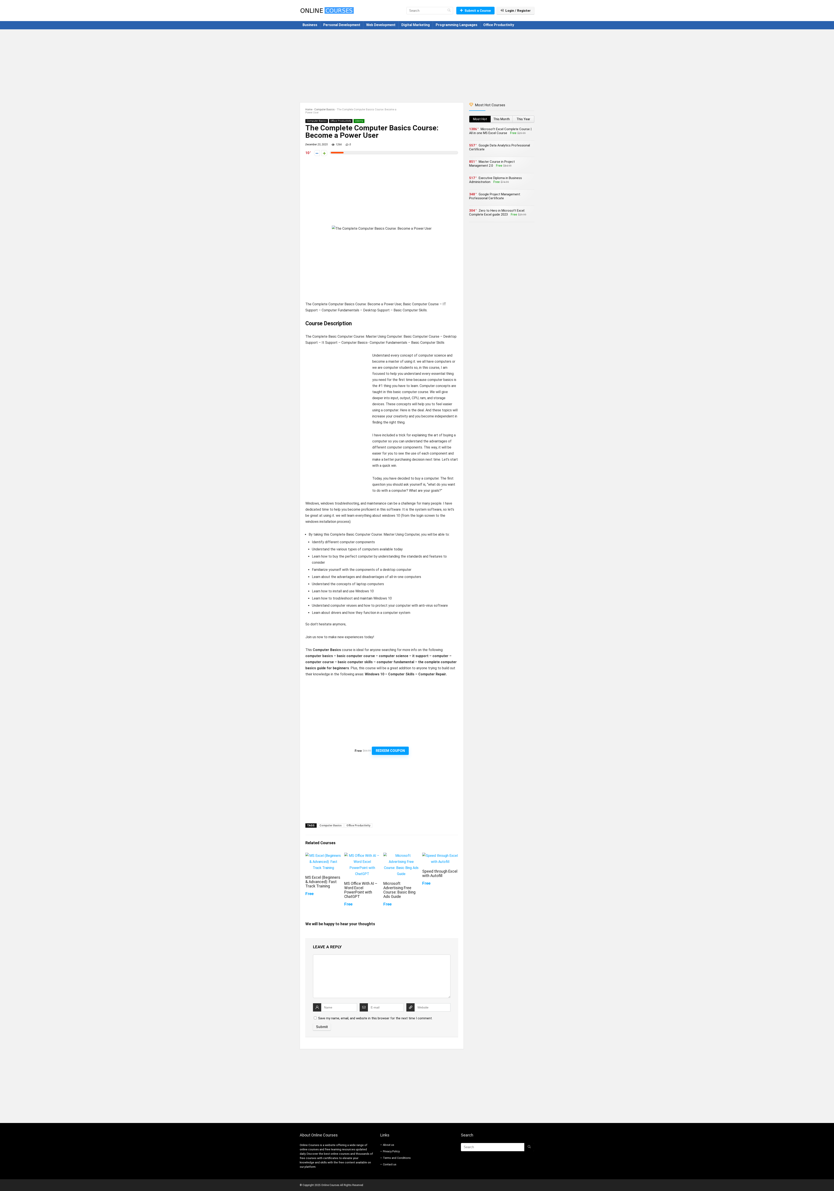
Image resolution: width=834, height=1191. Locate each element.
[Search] (449, 10)
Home (308, 109)
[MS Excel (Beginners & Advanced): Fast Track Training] (323, 856)
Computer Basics (324, 109)
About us (388, 1144)
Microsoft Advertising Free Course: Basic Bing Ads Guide (399, 890)
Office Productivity (498, 25)
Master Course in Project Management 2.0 (492, 164)
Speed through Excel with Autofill (439, 873)
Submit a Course (478, 11)
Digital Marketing (415, 25)
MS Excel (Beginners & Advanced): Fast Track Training (322, 881)
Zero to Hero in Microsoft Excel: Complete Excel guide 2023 (497, 212)
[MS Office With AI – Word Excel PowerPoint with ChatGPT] (362, 856)
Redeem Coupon (390, 751)
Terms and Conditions (397, 1157)
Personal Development (341, 25)
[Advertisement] (417, 63)
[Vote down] (317, 153)
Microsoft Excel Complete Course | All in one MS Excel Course (500, 131)
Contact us (389, 1164)
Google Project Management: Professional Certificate (495, 196)
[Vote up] (324, 153)
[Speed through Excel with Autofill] (440, 856)
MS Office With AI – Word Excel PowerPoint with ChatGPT (360, 890)
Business (310, 25)
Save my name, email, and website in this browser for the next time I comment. (375, 1018)
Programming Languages (456, 25)
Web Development (380, 25)
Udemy (359, 121)
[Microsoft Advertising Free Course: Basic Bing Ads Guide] (401, 856)
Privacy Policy (391, 1151)
